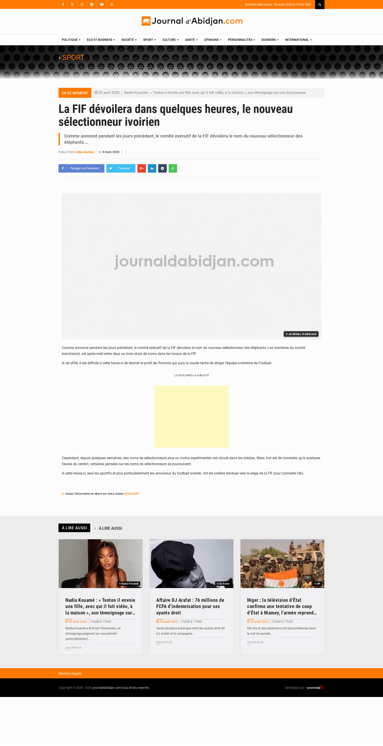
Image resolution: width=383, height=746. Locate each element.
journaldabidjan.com (107, 687)
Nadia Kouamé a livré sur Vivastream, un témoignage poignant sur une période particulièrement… (93, 633)
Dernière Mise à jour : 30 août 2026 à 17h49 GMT (278, 4)
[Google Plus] (141, 168)
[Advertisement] (191, 417)
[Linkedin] (152, 168)
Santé (190, 39)
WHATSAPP (131, 493)
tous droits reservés (135, 687)
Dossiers (269, 39)
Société (128, 39)
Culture (169, 39)
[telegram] (162, 168)
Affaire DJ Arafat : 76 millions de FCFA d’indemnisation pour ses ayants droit (190, 606)
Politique (70, 39)
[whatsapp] (173, 168)
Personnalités (240, 39)
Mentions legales (70, 673)
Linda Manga (84, 152)
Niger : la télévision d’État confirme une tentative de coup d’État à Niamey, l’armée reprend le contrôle (280, 606)
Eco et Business (100, 39)
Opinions (211, 39)
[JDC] (191, 22)
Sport (148, 39)
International (297, 39)
